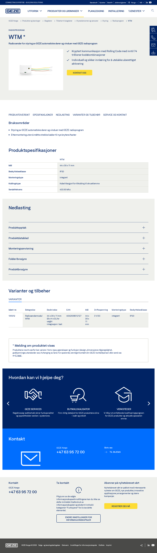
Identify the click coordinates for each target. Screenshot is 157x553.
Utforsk (33, 11)
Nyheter (102, 3)
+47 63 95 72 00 (70, 452)
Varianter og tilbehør (86, 114)
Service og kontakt (115, 114)
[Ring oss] (153, 37)
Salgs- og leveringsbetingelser (49, 545)
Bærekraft (93, 3)
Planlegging (96, 11)
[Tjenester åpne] (143, 11)
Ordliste (101, 545)
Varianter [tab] (15, 299)
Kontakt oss (79, 73)
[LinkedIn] (147, 2)
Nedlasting (63, 114)
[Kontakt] (153, 45)
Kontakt (13, 482)
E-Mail (18, 355)
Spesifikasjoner (43, 114)
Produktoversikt (19, 114)
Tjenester (134, 11)
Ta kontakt (62, 482)
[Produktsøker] (153, 30)
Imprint (108, 545)
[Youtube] (150, 2)
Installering (116, 11)
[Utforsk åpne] (40, 11)
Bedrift (109, 3)
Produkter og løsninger (63, 11)
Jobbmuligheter (120, 3)
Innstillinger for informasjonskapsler (83, 545)
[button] (133, 3)
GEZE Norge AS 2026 (29, 545)
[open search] (152, 10)
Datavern (65, 545)
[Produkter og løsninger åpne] (81, 11)
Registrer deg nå (121, 506)
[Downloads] (153, 52)
